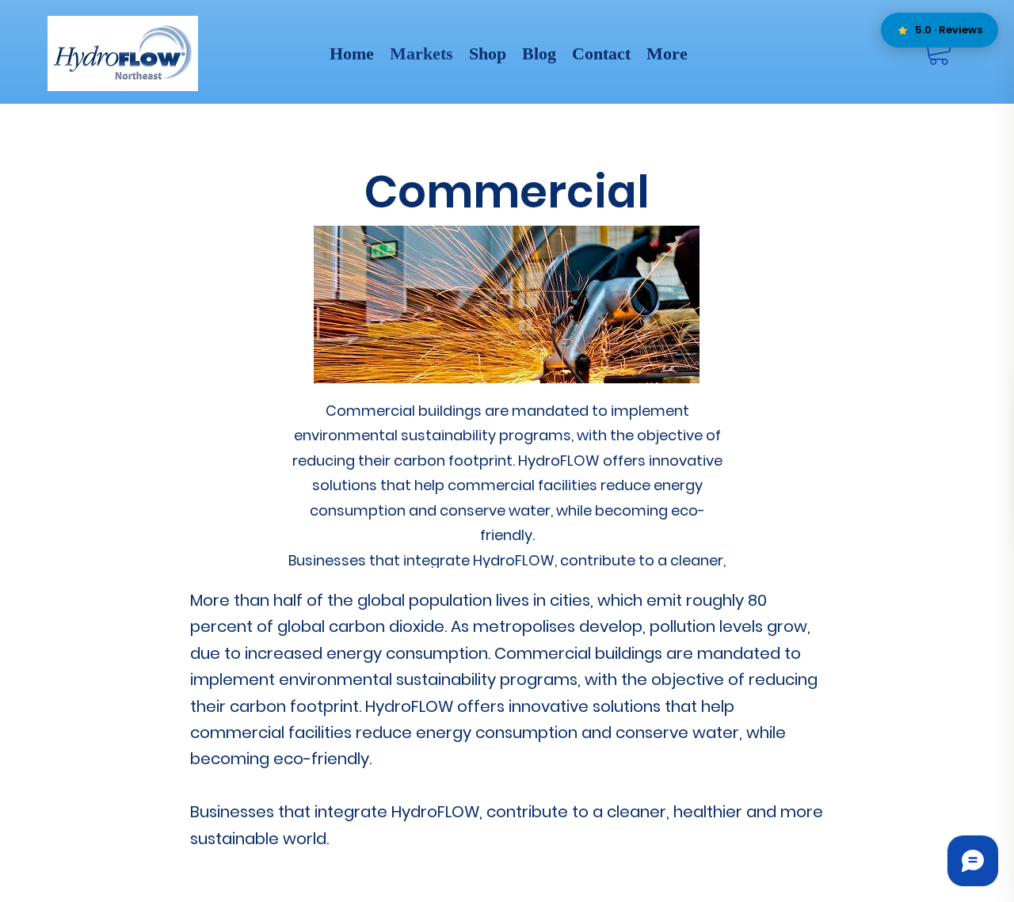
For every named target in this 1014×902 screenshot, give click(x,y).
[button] (938, 50)
